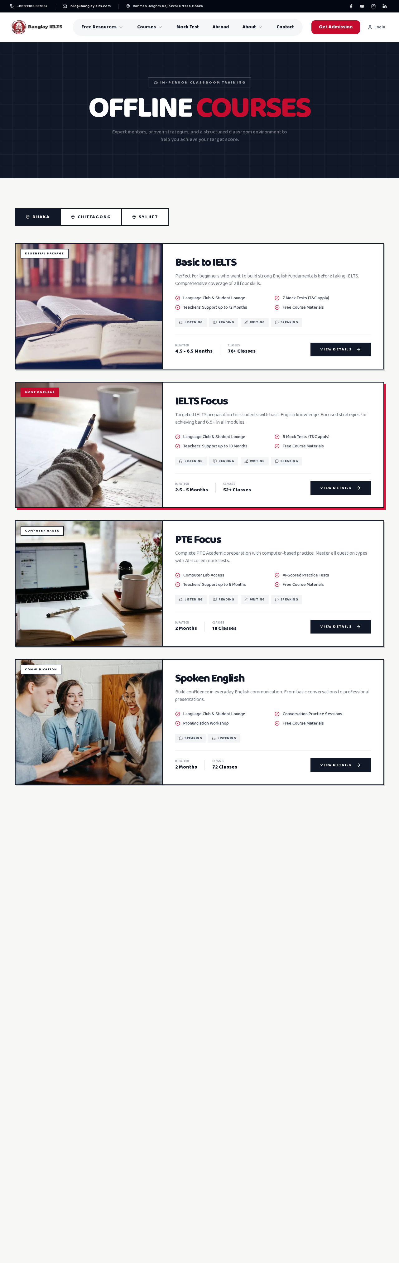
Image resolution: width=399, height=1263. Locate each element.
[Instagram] (373, 6)
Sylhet (148, 217)
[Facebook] (351, 6)
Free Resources (99, 27)
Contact (285, 27)
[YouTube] (362, 6)
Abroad (221, 27)
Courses (146, 27)
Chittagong (94, 217)
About (249, 27)
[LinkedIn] (384, 6)
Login (379, 27)
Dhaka (41, 217)
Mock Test (187, 27)
